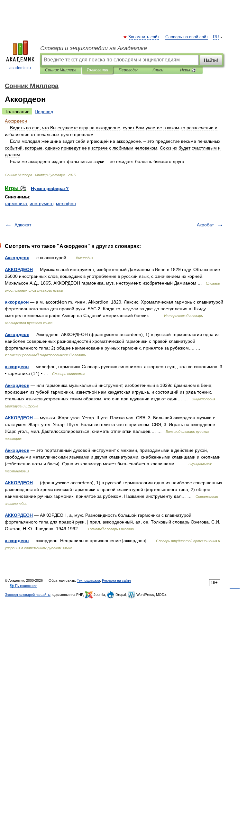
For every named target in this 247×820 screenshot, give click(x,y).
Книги (157, 70)
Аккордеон (17, 257)
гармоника (16, 203)
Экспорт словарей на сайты (27, 595)
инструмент (41, 203)
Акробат (205, 224)
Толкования (97, 70)
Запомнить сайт (144, 37)
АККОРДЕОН (19, 269)
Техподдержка (88, 580)
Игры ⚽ (188, 70)
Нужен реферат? (50, 188)
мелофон (66, 203)
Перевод (44, 111)
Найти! (211, 60)
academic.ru (20, 68)
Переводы (128, 70)
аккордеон (17, 302)
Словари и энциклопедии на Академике (93, 48)
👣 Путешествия (23, 586)
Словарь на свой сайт (186, 37)
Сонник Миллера (61, 70)
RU (216, 37)
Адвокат (22, 224)
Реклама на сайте (116, 580)
